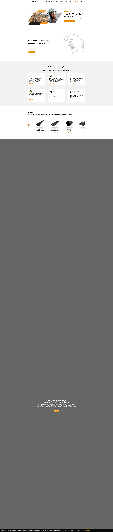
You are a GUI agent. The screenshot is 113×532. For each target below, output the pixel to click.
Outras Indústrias (76, 91)
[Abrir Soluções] (58, 1)
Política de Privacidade (83, 530)
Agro (53, 91)
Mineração (34, 75)
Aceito (88, 530)
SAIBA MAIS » (31, 83)
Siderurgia (54, 75)
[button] (29, 127)
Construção (34, 91)
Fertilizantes (75, 75)
